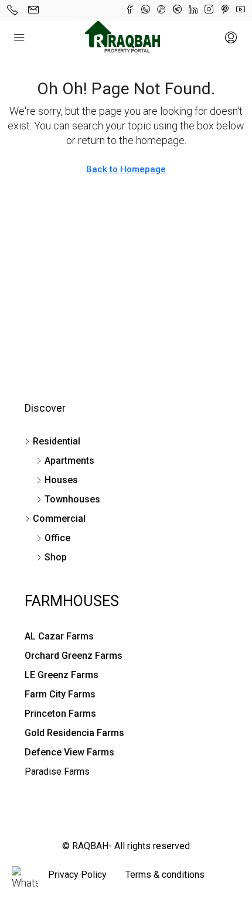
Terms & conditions (165, 874)
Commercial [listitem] (59, 518)
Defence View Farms (69, 752)
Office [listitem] (57, 537)
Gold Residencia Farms (74, 732)
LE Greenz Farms (61, 674)
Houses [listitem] (61, 479)
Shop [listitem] (56, 557)
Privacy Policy (77, 874)
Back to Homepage (126, 169)
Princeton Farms (60, 713)
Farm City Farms (60, 694)
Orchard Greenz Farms (73, 655)
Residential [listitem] (56, 441)
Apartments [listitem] (69, 460)
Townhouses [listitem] (72, 499)
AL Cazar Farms (59, 636)
